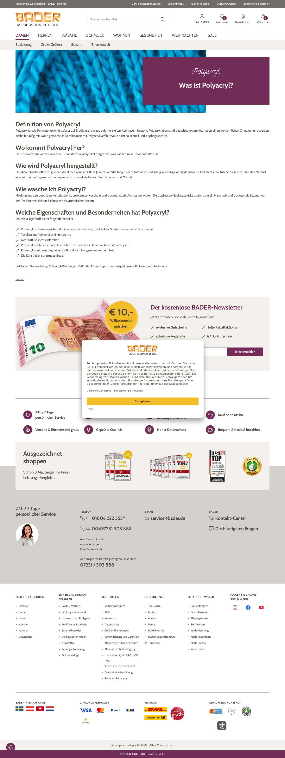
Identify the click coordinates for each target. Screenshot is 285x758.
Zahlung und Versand (74, 612)
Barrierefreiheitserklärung (118, 672)
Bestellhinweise (199, 612)
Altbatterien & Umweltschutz (121, 643)
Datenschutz (111, 624)
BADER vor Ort (156, 630)
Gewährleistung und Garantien (121, 636)
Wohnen (23, 630)
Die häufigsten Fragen (74, 636)
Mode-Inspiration (201, 636)
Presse (151, 624)
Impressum (110, 618)
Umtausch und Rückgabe (76, 618)
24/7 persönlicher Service (146, 3)
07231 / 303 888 (97, 565)
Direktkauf (154, 643)
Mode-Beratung (200, 630)
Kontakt (152, 612)
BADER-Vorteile (71, 606)
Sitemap (23, 606)
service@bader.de (168, 518)
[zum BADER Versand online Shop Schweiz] (40, 708)
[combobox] (127, 19)
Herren (22, 618)
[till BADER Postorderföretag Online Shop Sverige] (19, 708)
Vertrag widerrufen (114, 606)
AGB (107, 612)
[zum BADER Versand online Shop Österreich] (30, 708)
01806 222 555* (108, 518)
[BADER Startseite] (38, 19)
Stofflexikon (198, 624)
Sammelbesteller (71, 630)
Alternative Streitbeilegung (119, 649)
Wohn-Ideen (198, 649)
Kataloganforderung (73, 649)
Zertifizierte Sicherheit (74, 624)
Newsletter (68, 643)
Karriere (152, 618)
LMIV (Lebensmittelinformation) (119, 664)
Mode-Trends (198, 643)
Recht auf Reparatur (115, 678)
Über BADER (155, 606)
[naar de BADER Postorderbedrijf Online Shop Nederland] (50, 708)
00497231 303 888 (112, 528)
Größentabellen (199, 606)
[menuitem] (22, 35)
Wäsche (23, 624)
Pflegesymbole (199, 618)
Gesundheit (25, 636)
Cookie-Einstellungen (116, 630)
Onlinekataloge (70, 655)
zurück (20, 279)
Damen (23, 612)
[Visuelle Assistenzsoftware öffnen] (220, 725)
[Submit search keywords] (162, 19)
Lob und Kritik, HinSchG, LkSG (121, 655)
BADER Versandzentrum (161, 636)
